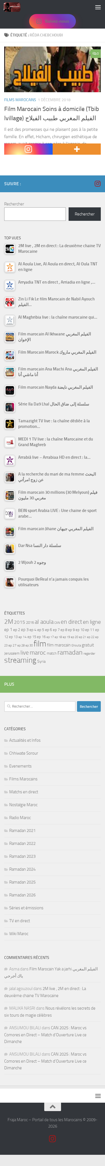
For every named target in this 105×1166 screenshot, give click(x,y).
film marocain (59, 645)
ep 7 (56, 629)
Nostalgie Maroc (23, 804)
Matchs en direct (23, 791)
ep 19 (66, 637)
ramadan (70, 652)
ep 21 (82, 637)
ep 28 (21, 645)
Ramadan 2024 (22, 869)
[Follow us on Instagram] (97, 183)
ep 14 (22, 637)
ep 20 (74, 637)
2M (8, 621)
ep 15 (31, 637)
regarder (89, 653)
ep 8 (63, 630)
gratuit (88, 645)
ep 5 (40, 629)
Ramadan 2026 (22, 895)
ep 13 (13, 637)
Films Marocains (20, 100)
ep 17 (50, 637)
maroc (38, 652)
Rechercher (14, 204)
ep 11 (89, 629)
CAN (57, 623)
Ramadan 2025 (22, 882)
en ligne (92, 621)
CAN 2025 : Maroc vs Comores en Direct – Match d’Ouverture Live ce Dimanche (45, 1034)
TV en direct (19, 920)
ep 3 (25, 629)
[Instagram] (28, 149)
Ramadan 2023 (22, 856)
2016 (30, 622)
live (24, 652)
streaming (20, 660)
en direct (71, 621)
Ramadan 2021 (22, 830)
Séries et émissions (26, 907)
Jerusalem (12, 653)
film (40, 644)
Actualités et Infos (25, 740)
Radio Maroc (20, 817)
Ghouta (76, 645)
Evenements (20, 766)
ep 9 (71, 630)
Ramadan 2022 (22, 843)
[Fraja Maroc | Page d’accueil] (15, 7)
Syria (41, 661)
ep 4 (32, 629)
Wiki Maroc (18, 933)
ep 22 (90, 637)
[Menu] (98, 7)
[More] (77, 149)
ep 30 (29, 645)
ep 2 (16, 629)
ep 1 (8, 629)
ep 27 (12, 645)
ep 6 (48, 629)
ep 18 (58, 637)
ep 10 (80, 630)
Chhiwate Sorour (23, 753)
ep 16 (41, 637)
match (52, 653)
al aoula (44, 621)
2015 (19, 622)
